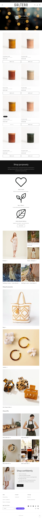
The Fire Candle (5, 87)
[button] (2, 5)
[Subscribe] (14, 508)
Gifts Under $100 (24, 463)
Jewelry (4, 367)
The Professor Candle (6, 150)
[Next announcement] (40, 1)
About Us (29, 497)
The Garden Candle (24, 56)
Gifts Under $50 (24, 437)
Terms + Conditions (6, 499)
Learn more (21, 225)
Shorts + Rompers (31, 260)
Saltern (22, 515)
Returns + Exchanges (6, 502)
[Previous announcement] (2, 1)
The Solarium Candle (6, 119)
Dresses (4, 260)
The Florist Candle (24, 119)
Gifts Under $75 (6, 463)
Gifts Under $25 (6, 437)
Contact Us (17, 497)
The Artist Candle (24, 87)
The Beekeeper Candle (6, 56)
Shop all (20, 485)
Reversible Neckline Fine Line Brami (33, 243)
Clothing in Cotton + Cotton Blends (10, 283)
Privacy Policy (5, 497)
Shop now (21, 21)
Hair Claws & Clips (7, 407)
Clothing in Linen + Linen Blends (28, 283)
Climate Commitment (31, 499)
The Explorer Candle (24, 150)
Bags (4, 327)
